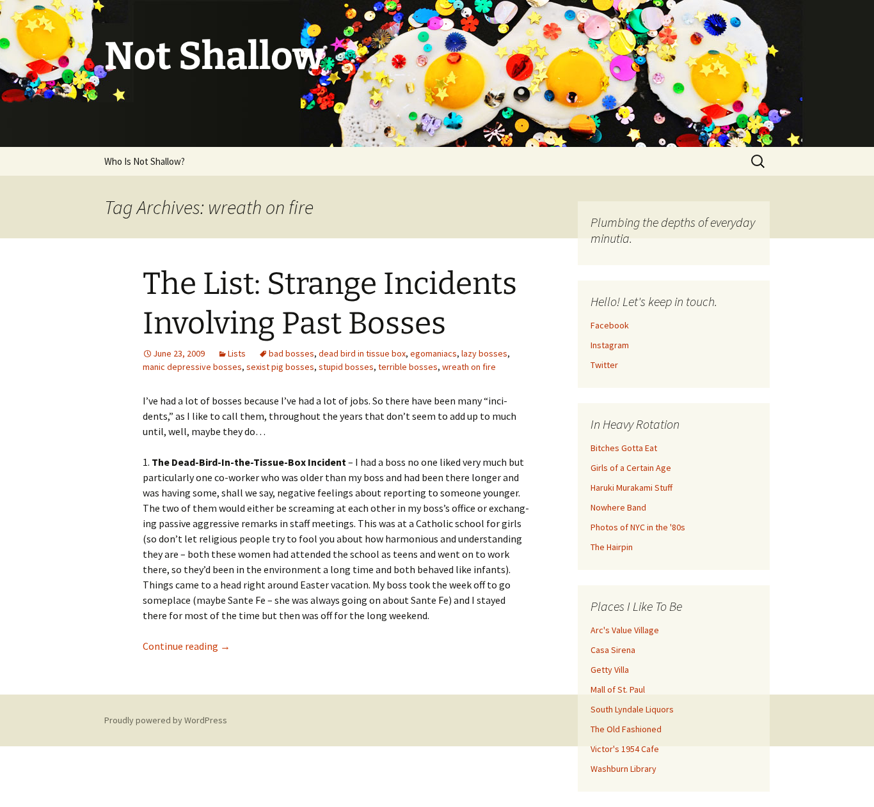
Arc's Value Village (625, 630)
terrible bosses (408, 367)
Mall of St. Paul (618, 689)
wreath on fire (469, 367)
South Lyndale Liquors (632, 709)
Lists (237, 353)
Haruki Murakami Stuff (631, 487)
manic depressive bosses (192, 367)
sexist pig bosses (280, 367)
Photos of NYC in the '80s (638, 527)
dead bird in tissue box (362, 353)
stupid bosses (346, 367)
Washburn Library (623, 768)
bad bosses (291, 353)
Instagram (610, 345)
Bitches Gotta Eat (624, 448)
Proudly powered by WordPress (165, 720)
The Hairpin (612, 547)
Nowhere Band (618, 507)
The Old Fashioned (626, 729)
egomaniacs (433, 353)
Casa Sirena (613, 650)
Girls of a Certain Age (631, 467)
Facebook (610, 325)
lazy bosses (484, 353)
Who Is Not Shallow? (144, 161)
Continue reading (186, 646)
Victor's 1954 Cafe (625, 749)
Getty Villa (610, 669)
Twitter (604, 365)
